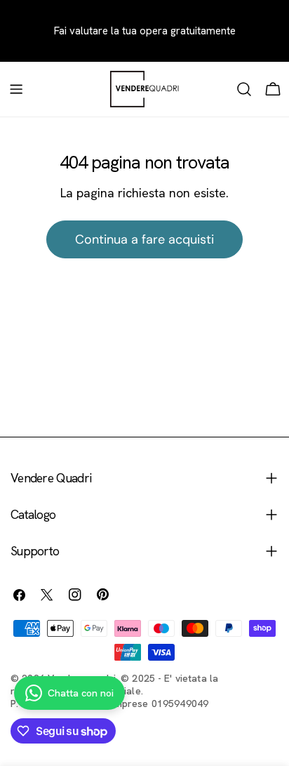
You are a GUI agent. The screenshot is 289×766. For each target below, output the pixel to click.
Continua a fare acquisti (144, 239)
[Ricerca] (244, 89)
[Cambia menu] (16, 89)
